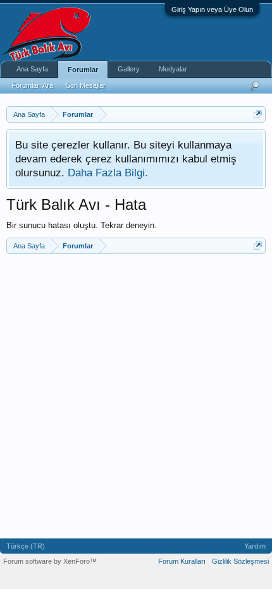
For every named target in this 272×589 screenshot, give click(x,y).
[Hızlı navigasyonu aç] (258, 114)
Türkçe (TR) (25, 546)
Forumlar (83, 69)
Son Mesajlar (86, 85)
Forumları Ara (32, 85)
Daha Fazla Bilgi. (108, 172)
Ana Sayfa (32, 69)
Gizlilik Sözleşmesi (240, 561)
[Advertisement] (136, 396)
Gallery (129, 69)
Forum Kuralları (182, 561)
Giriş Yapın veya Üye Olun (212, 9)
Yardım (255, 546)
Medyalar (173, 69)
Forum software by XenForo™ (50, 561)
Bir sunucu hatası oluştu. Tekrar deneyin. (81, 225)
